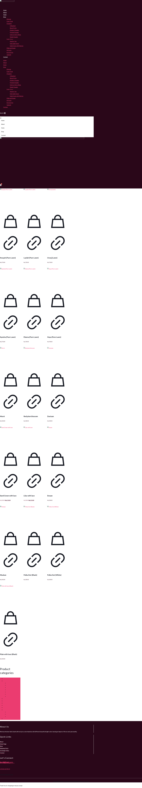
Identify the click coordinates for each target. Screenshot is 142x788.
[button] (47, 132)
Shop (4, 17)
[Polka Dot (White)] (57, 516)
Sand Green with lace (8, 496)
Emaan (50, 496)
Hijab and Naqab (11, 48)
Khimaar (9, 19)
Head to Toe (13, 41)
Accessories (10, 52)
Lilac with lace (29, 496)
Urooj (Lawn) (52, 258)
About (5, 12)
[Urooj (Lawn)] (57, 199)
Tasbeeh (9, 54)
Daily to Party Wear (15, 34)
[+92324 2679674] (0, 765)
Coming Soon (7, 698)
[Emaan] (57, 436)
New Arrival (6, 707)
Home (4, 10)
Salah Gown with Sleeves (16, 46)
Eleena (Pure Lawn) (31, 337)
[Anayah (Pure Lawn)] (10, 199)
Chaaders (9, 23)
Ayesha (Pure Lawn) (8, 337)
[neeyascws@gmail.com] (0, 770)
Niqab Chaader (14, 37)
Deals (4, 14)
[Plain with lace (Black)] (10, 595)
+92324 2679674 (5, 769)
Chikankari (13, 26)
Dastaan (50, 416)
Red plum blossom (31, 416)
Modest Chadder (11, 692)
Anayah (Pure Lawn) (8, 258)
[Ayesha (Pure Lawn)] (10, 278)
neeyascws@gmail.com (6, 774)
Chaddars (5, 681)
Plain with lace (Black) (8, 654)
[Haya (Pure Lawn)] (57, 278)
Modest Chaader (14, 30)
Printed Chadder (11, 696)
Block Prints (13, 28)
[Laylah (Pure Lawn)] (34, 199)
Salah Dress (6, 710)
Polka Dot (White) (54, 575)
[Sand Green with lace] (10, 436)
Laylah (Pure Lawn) (31, 258)
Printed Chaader (14, 32)
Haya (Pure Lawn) (54, 337)
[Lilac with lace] (34, 436)
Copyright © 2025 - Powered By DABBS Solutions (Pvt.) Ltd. (71, 781)
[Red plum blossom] (34, 357)
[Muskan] (10, 516)
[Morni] (10, 357)
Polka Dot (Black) (30, 575)
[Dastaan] (57, 357)
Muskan (3, 575)
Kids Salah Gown (14, 43)
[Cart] (1, 185)
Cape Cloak (10, 21)
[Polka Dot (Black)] (34, 516)
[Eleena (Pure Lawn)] (34, 278)
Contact (5, 57)
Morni (2, 416)
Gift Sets (9, 50)
